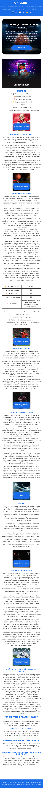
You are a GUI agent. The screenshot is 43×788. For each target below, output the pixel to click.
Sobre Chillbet (12, 782)
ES (30, 12)
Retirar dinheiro (36, 782)
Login (10, 9)
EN (23, 12)
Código (28, 782)
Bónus (34, 9)
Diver (39, 9)
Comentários (27, 9)
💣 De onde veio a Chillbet (22, 94)
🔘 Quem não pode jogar (22, 107)
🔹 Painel (22, 104)
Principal (4, 782)
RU (16, 12)
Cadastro (21, 782)
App (14, 9)
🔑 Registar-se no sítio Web (22, 102)
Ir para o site (21, 47)
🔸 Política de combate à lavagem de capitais (22, 110)
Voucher (4, 9)
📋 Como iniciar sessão (22, 96)
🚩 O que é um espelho (22, 99)
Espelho (19, 9)
